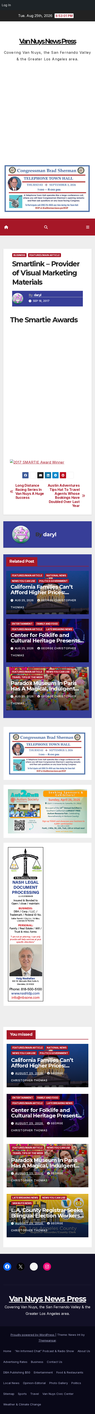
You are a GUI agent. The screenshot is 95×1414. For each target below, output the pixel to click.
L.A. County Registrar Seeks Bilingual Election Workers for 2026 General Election (47, 1215)
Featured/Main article (44, 255)
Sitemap (8, 1393)
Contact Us (54, 1362)
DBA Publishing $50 (16, 1372)
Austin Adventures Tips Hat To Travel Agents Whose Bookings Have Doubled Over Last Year (64, 496)
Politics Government (53, 581)
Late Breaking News (59, 629)
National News (56, 575)
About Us (84, 1351)
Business (19, 255)
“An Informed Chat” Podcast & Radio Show (44, 1351)
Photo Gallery (58, 1383)
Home (7, 1351)
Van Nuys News (22, 1203)
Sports (22, 1393)
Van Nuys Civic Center (58, 1393)
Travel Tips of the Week (27, 677)
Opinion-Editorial (34, 1383)
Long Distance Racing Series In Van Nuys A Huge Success (29, 492)
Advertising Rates (15, 1362)
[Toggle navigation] (88, 227)
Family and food (47, 623)
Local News (11, 1383)
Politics (76, 1383)
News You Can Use (23, 581)
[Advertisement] (47, 112)
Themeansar (47, 1340)
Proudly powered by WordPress (33, 1334)
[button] (46, 227)
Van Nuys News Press (47, 41)
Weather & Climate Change (22, 1404)
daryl (37, 295)
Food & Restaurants (69, 1372)
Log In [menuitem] (6, 5)
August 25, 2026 (29, 1073)
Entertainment (22, 623)
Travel (34, 1393)
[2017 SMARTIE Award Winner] (37, 462)
